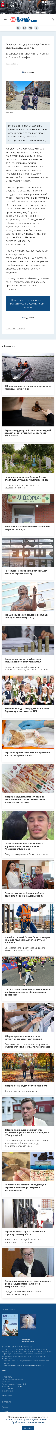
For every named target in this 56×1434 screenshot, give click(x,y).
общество (10, 329)
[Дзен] (18, 28)
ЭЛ (8, 1358)
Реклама (5, 1407)
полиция (21, 329)
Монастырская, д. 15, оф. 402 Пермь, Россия (12, 1387)
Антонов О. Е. (21, 1384)
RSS (3, 1409)
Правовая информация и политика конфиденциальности (23, 1365)
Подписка (5, 1411)
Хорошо (28, 1428)
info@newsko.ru (7, 1396)
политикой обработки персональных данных (30, 1421)
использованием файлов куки (21, 1419)
